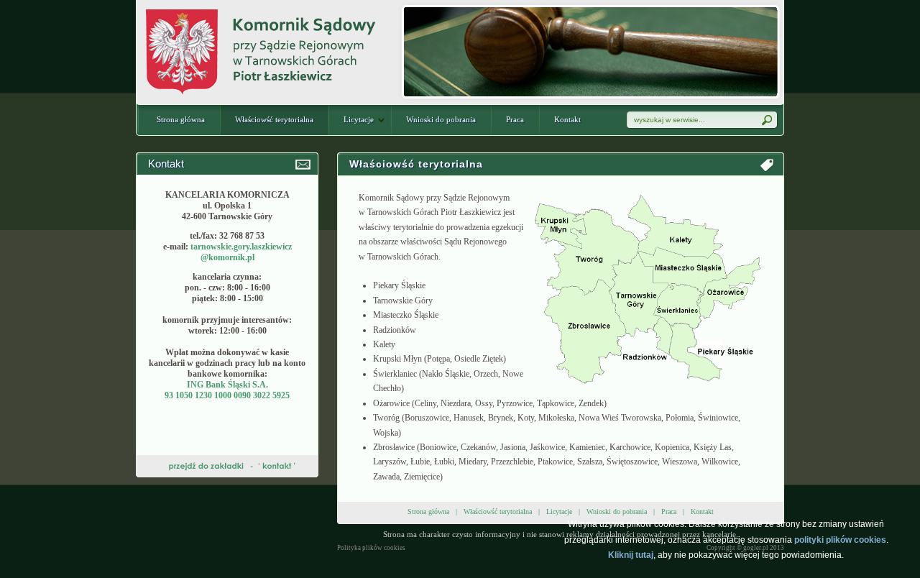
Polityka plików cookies (371, 547)
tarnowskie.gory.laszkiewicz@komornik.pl (241, 252)
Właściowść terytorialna (274, 119)
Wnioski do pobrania (441, 119)
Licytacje (359, 119)
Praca (515, 119)
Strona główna (181, 119)
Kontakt (567, 119)
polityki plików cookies (840, 540)
